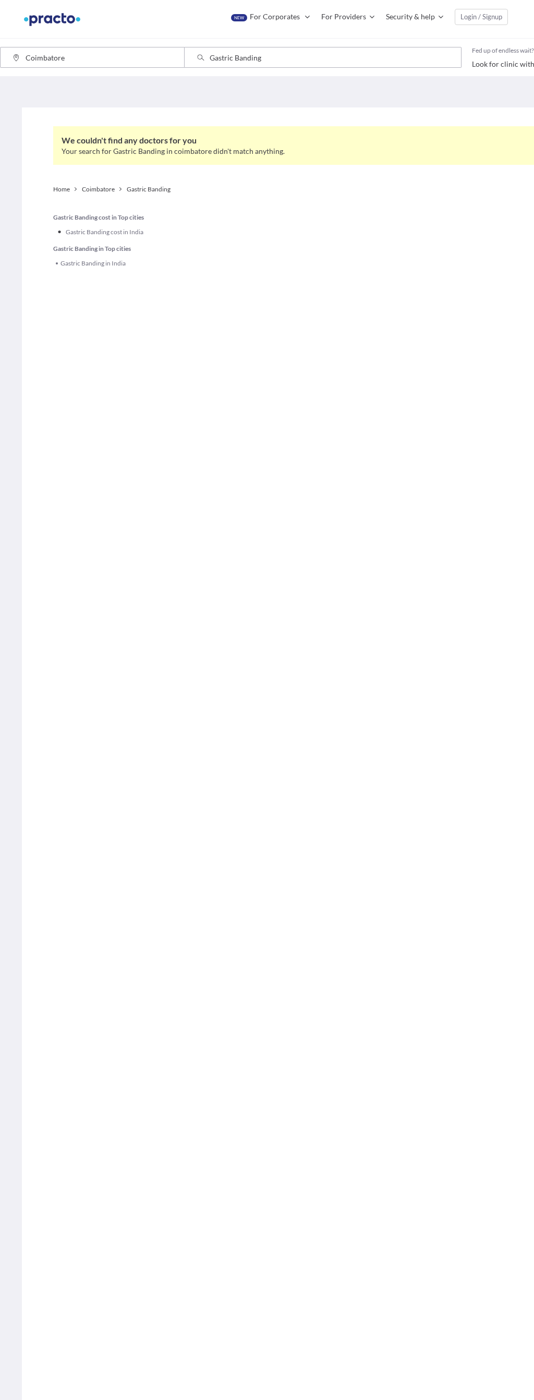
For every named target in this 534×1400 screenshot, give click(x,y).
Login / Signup (481, 17)
